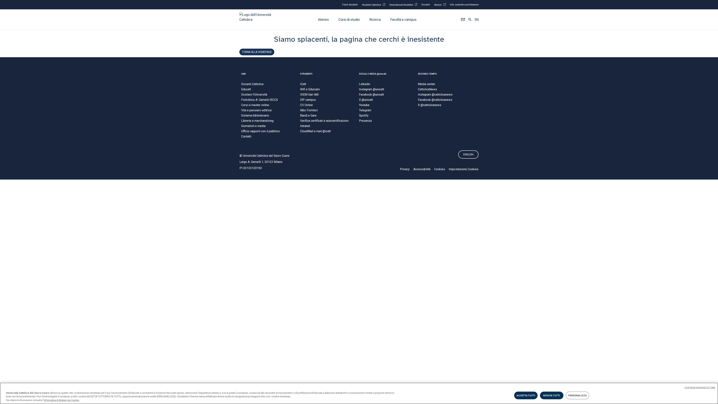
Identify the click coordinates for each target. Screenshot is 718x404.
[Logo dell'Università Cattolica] (256, 19)
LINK (243, 74)
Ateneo (323, 20)
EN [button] (477, 20)
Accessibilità (421, 169)
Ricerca (375, 20)
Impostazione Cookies (463, 169)
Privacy (405, 169)
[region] (359, 393)
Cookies (439, 169)
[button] (463, 19)
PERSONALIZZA (577, 395)
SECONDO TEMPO (427, 74)
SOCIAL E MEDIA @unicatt (372, 74)
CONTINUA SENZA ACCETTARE (700, 387)
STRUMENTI (306, 74)
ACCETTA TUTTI (525, 395)
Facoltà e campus (403, 20)
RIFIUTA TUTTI (551, 395)
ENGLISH (468, 154)
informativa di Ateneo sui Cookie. (61, 400)
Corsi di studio (349, 20)
